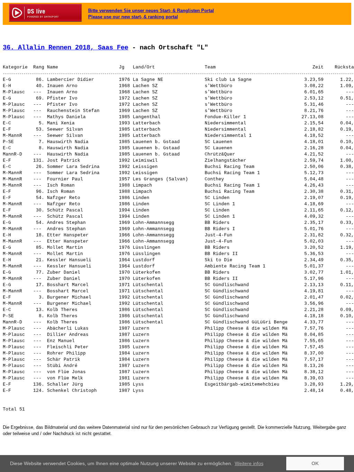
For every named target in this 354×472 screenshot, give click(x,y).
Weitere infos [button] (249, 463)
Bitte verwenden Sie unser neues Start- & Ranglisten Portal (151, 10)
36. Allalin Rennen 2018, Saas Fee (65, 47)
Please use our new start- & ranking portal (133, 16)
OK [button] (315, 463)
